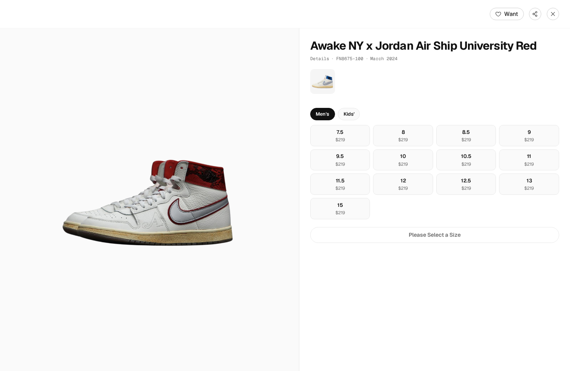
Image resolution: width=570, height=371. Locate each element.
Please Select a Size (435, 234)
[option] (340, 135)
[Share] (535, 14)
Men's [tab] (322, 114)
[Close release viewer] (553, 14)
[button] (149, 199)
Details (319, 58)
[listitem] (322, 81)
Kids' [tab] (349, 114)
